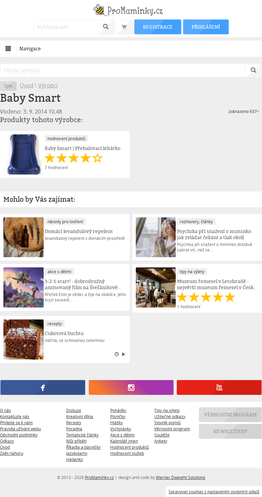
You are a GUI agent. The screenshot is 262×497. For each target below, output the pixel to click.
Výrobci (48, 85)
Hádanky (74, 459)
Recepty (73, 422)
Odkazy (7, 441)
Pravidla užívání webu (20, 428)
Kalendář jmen (124, 441)
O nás (5, 410)
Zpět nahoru (11, 453)
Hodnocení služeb (127, 453)
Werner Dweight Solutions (180, 477)
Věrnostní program (172, 428)
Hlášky (116, 422)
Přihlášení (206, 26)
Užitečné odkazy (169, 416)
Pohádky (118, 410)
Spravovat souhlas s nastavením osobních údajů (214, 491)
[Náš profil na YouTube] (219, 387)
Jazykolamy (76, 453)
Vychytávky (120, 428)
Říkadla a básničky (83, 447)
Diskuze (73, 410)
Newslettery (230, 431)
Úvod (26, 85)
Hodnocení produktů (129, 447)
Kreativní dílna (79, 416)
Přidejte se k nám (16, 422)
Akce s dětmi (122, 434)
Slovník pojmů (167, 422)
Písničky (117, 416)
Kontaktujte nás (14, 416)
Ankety (160, 441)
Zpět (8, 86)
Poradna (74, 428)
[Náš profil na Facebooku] (42, 387)
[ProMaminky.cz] (131, 11)
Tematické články (82, 434)
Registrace (157, 26)
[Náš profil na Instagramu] (131, 387)
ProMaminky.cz (99, 477)
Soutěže (162, 434)
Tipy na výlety (167, 410)
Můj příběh (76, 441)
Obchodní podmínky (19, 434)
